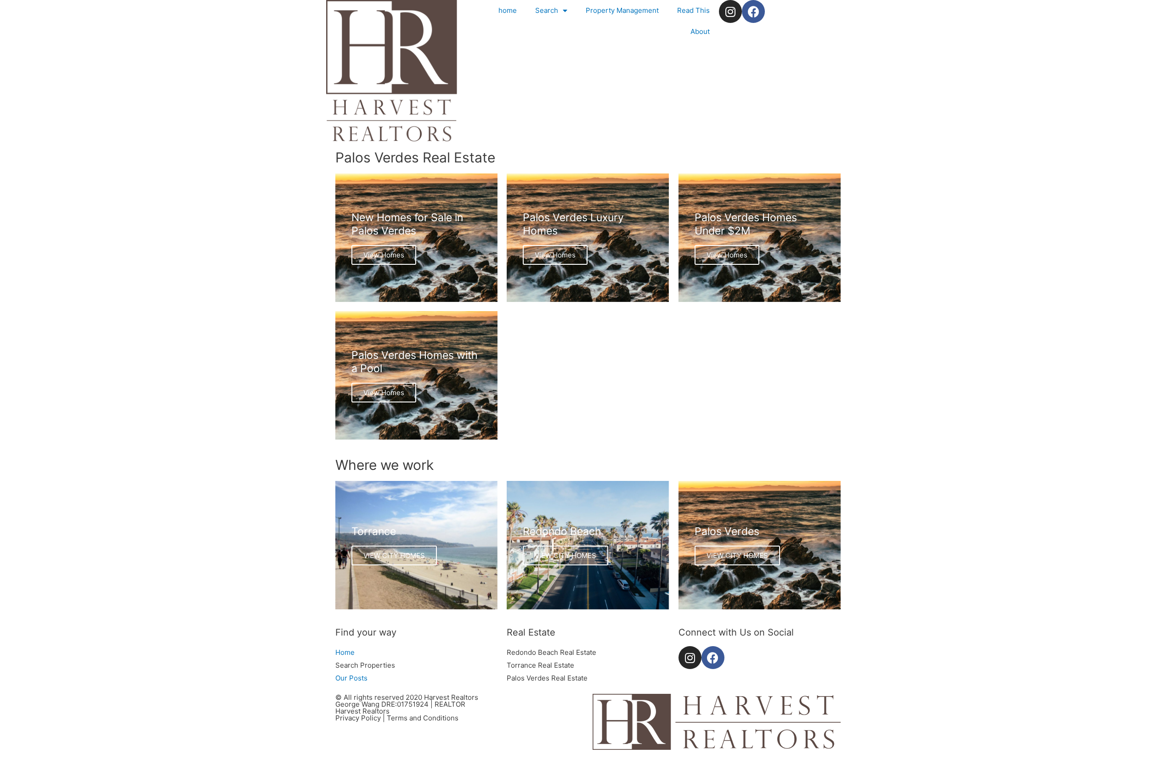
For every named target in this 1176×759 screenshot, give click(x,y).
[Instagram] (730, 11)
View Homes (383, 255)
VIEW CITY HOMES (394, 555)
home (507, 10)
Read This (693, 10)
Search (546, 10)
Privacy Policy (358, 718)
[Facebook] (753, 11)
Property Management (622, 10)
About (700, 31)
